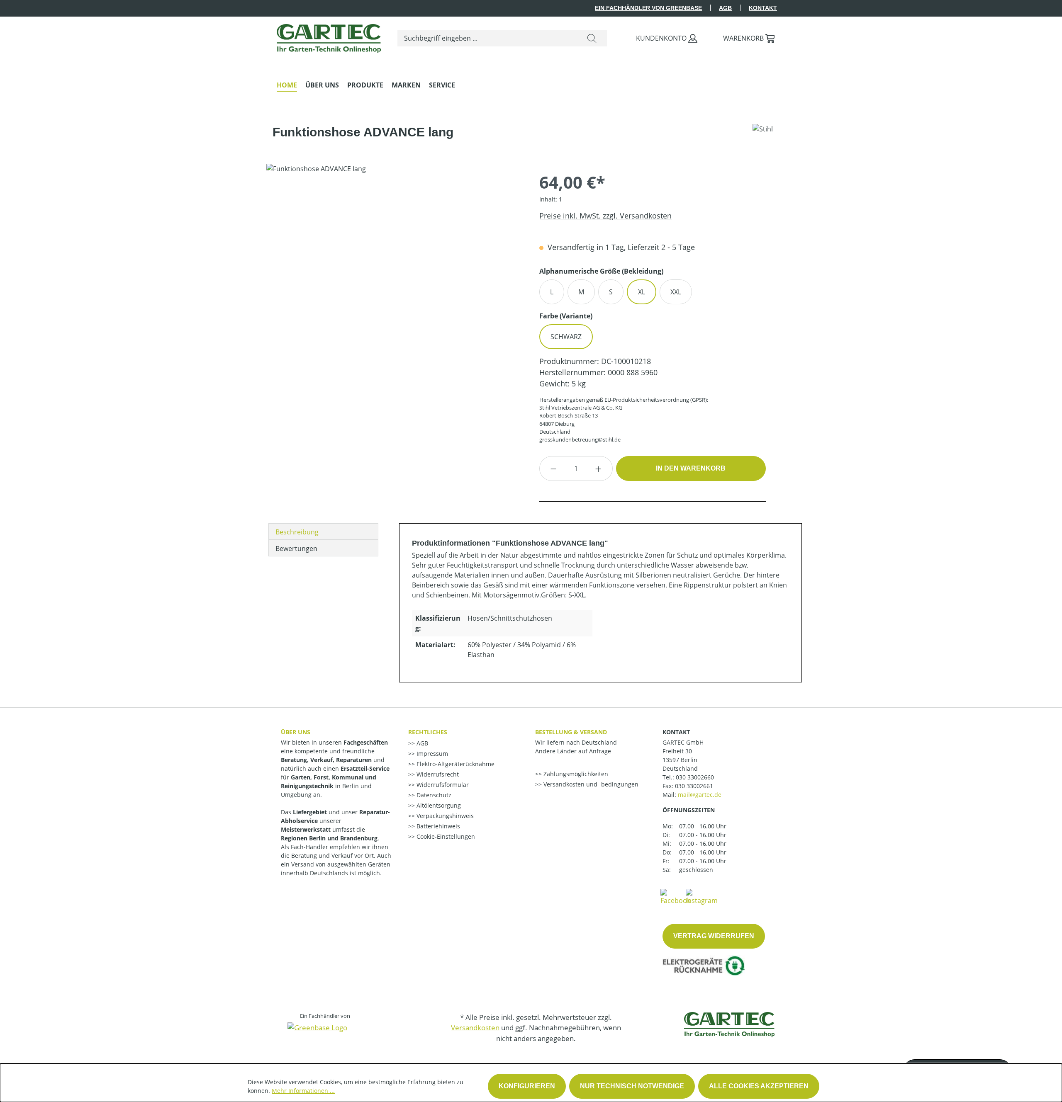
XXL (675, 291)
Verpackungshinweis (444, 816)
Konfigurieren (527, 1086)
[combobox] (487, 38)
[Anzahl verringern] (553, 468)
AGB (725, 8)
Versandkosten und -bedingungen (590, 784)
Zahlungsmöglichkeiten (575, 774)
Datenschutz (433, 795)
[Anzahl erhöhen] (599, 468)
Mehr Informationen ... (303, 1091)
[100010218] (394, 253)
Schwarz (566, 336)
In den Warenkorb (691, 468)
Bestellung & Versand (571, 732)
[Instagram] (702, 896)
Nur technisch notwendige (632, 1086)
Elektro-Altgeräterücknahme (454, 764)
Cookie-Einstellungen (445, 836)
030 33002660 (695, 777)
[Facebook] (675, 896)
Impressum (431, 753)
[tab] (323, 531)
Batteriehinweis (437, 826)
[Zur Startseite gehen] (329, 36)
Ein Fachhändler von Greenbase (648, 8)
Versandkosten (475, 1027)
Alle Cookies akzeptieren (759, 1086)
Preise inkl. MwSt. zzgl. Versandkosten (605, 216)
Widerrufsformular (442, 785)
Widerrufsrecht (437, 774)
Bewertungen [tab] (296, 548)
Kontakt (763, 8)
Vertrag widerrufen (713, 935)
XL (641, 291)
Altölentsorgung (438, 805)
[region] (394, 253)
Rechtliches (427, 732)
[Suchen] (592, 38)
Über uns (295, 732)
